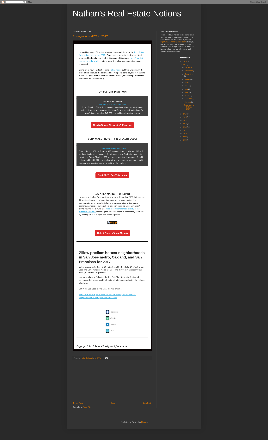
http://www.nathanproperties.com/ (173, 42)
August (187, 79)
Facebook (114, 312)
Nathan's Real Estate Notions (127, 13)
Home (113, 403)
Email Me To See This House (112, 175)
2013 (185, 124)
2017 (185, 65)
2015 (185, 117)
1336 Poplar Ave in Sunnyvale (112, 148)
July (186, 83)
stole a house (115, 70)
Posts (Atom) (88, 407)
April (187, 92)
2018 (185, 61)
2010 (185, 133)
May (186, 89)
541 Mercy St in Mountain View (112, 104)
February (188, 99)
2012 (185, 127)
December (189, 67)
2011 (185, 130)
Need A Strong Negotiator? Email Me (112, 125)
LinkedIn (113, 324)
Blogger (144, 422)
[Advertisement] (112, 381)
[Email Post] (106, 358)
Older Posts (147, 403)
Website (113, 318)
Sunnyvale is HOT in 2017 (90, 36)
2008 (185, 140)
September (189, 74)
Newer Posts (78, 403)
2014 (185, 120)
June (187, 86)
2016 (185, 114)
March (187, 96)
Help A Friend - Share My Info (112, 233)
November (189, 71)
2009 (185, 137)
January (188, 102)
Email (112, 331)
